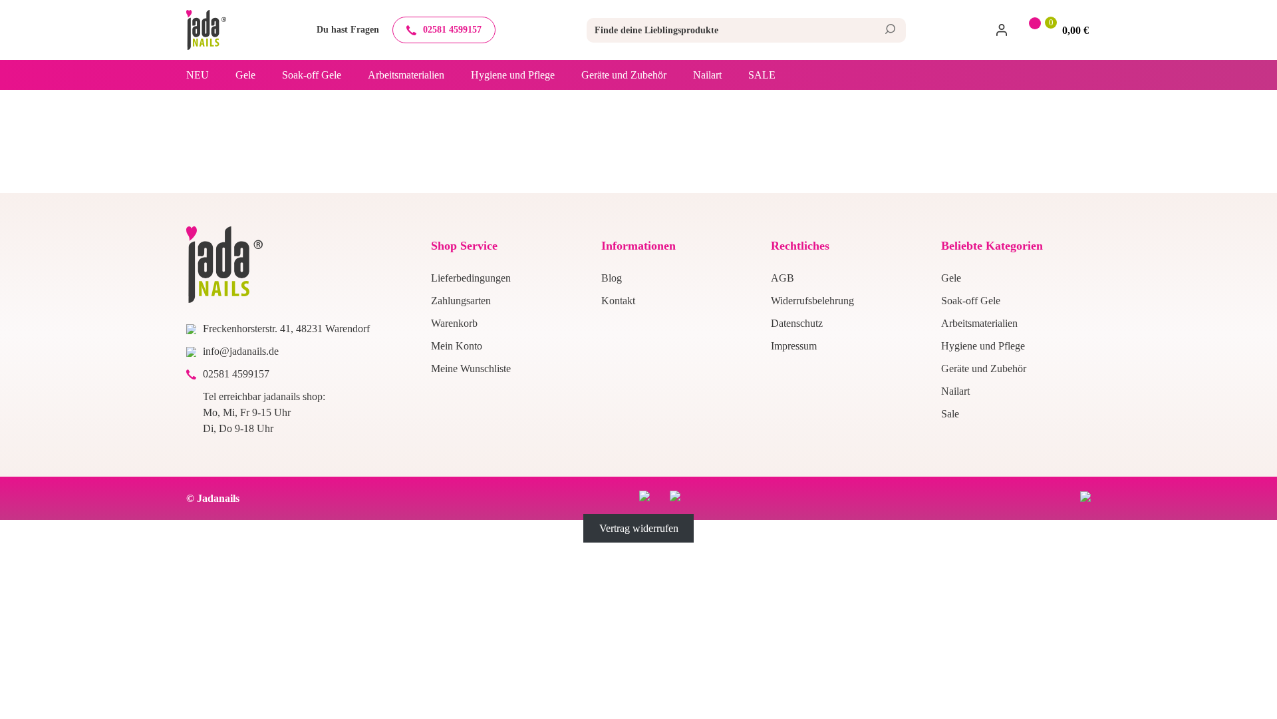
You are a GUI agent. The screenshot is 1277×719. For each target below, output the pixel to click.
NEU (197, 75)
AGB (782, 278)
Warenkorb (454, 323)
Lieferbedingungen (471, 278)
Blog (611, 278)
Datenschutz (797, 323)
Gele (245, 75)
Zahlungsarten (461, 300)
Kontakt (618, 300)
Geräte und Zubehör (623, 75)
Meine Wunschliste (471, 368)
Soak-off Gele (311, 75)
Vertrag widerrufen (638, 528)
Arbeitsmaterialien (406, 75)
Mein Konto (456, 346)
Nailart (707, 75)
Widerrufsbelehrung (812, 300)
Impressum (794, 346)
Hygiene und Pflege (513, 75)
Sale (762, 75)
